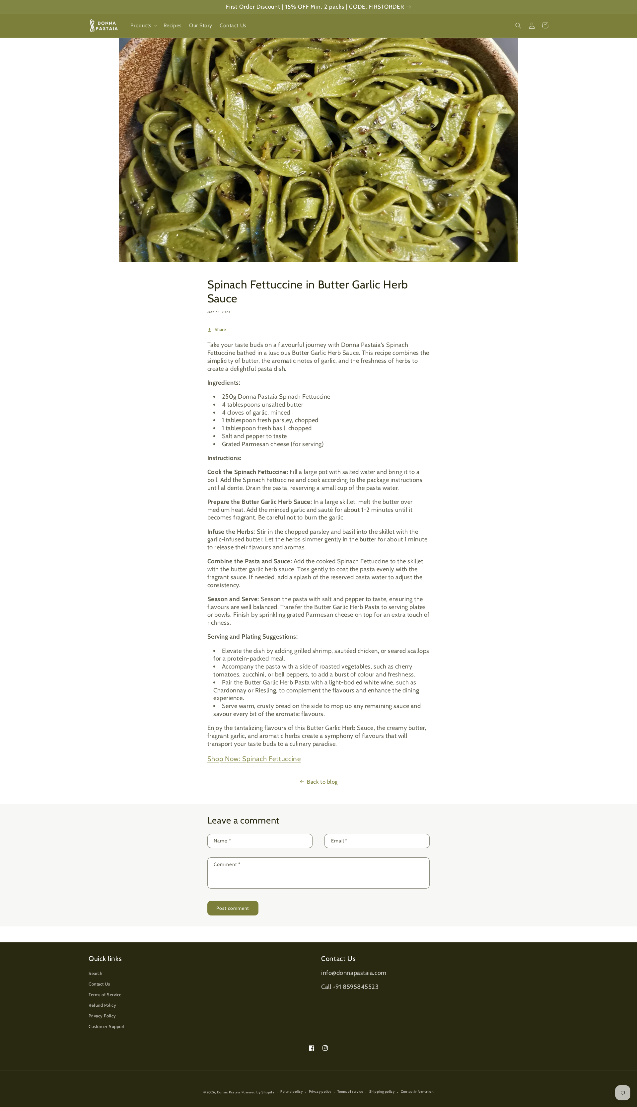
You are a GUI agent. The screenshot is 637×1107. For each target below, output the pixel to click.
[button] (143, 26)
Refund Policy (102, 1005)
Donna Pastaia (228, 1092)
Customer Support (107, 1026)
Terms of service (350, 1091)
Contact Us (99, 984)
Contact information (417, 1091)
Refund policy (291, 1091)
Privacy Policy (102, 1015)
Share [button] (220, 329)
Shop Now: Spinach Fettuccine (254, 758)
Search (95, 973)
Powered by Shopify (258, 1092)
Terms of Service (105, 994)
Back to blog (322, 781)
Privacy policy (320, 1091)
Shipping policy (382, 1091)
